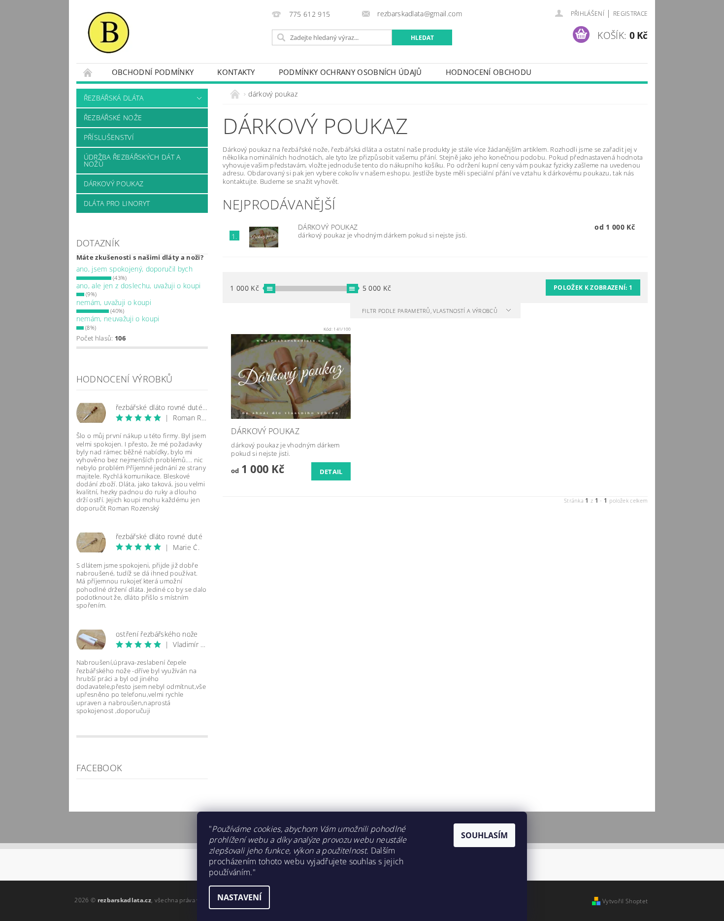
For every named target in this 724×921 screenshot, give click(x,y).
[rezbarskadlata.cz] (108, 32)
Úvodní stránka (88, 72)
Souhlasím (484, 835)
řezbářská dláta (114, 97)
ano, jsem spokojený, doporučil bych (134, 268)
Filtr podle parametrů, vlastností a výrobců (430, 310)
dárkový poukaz (113, 183)
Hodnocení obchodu (488, 72)
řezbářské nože (113, 117)
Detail (331, 471)
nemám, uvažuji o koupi (113, 302)
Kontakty (236, 72)
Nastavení (239, 897)
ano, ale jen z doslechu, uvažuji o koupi (138, 285)
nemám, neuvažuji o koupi (118, 318)
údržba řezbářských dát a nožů (132, 160)
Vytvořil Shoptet (625, 901)
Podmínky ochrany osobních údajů (350, 72)
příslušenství (109, 137)
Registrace (630, 13)
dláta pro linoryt (117, 203)
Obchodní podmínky (153, 72)
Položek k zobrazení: (593, 287)
